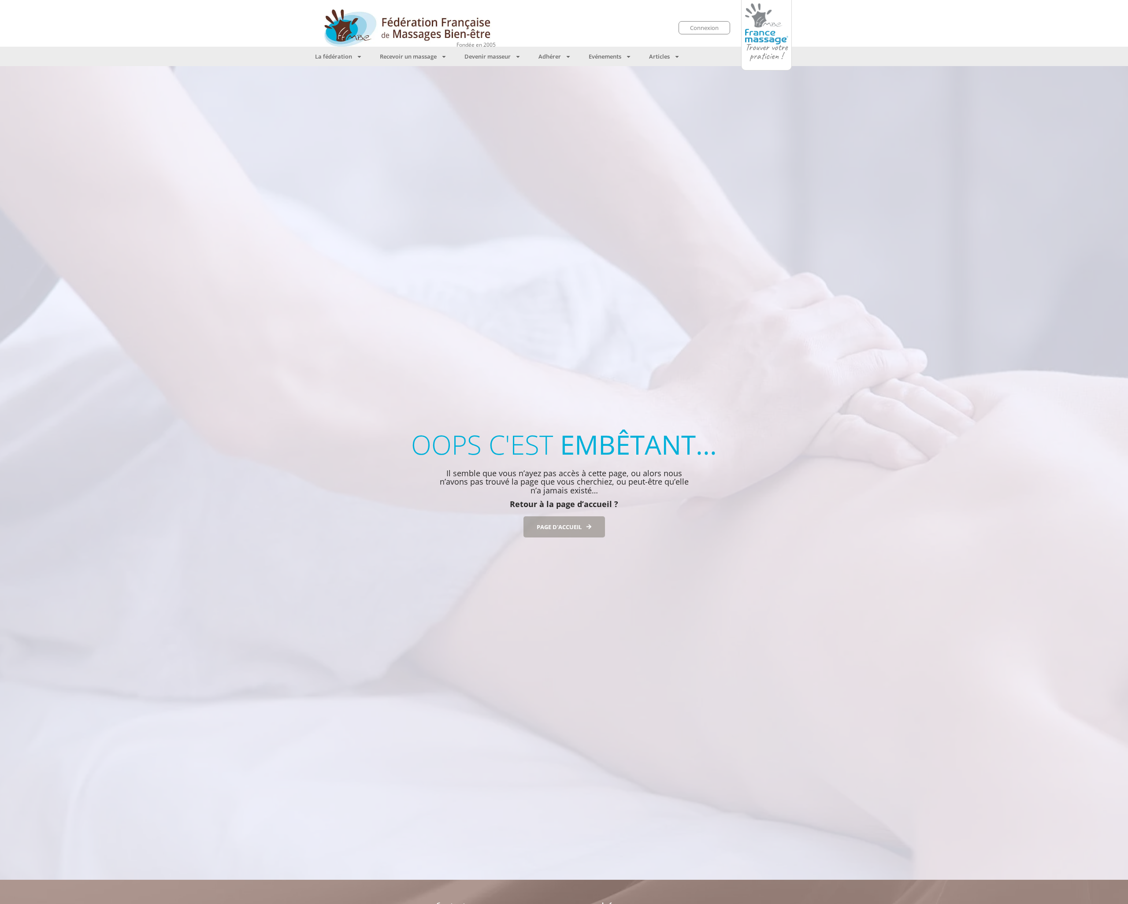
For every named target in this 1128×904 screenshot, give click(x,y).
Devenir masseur (487, 56)
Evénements (605, 56)
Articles (659, 56)
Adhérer (549, 56)
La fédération (333, 56)
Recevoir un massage (408, 56)
